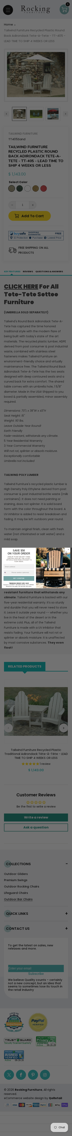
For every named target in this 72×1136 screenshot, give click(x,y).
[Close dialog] (68, 550)
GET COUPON (18, 578)
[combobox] (7, 572)
